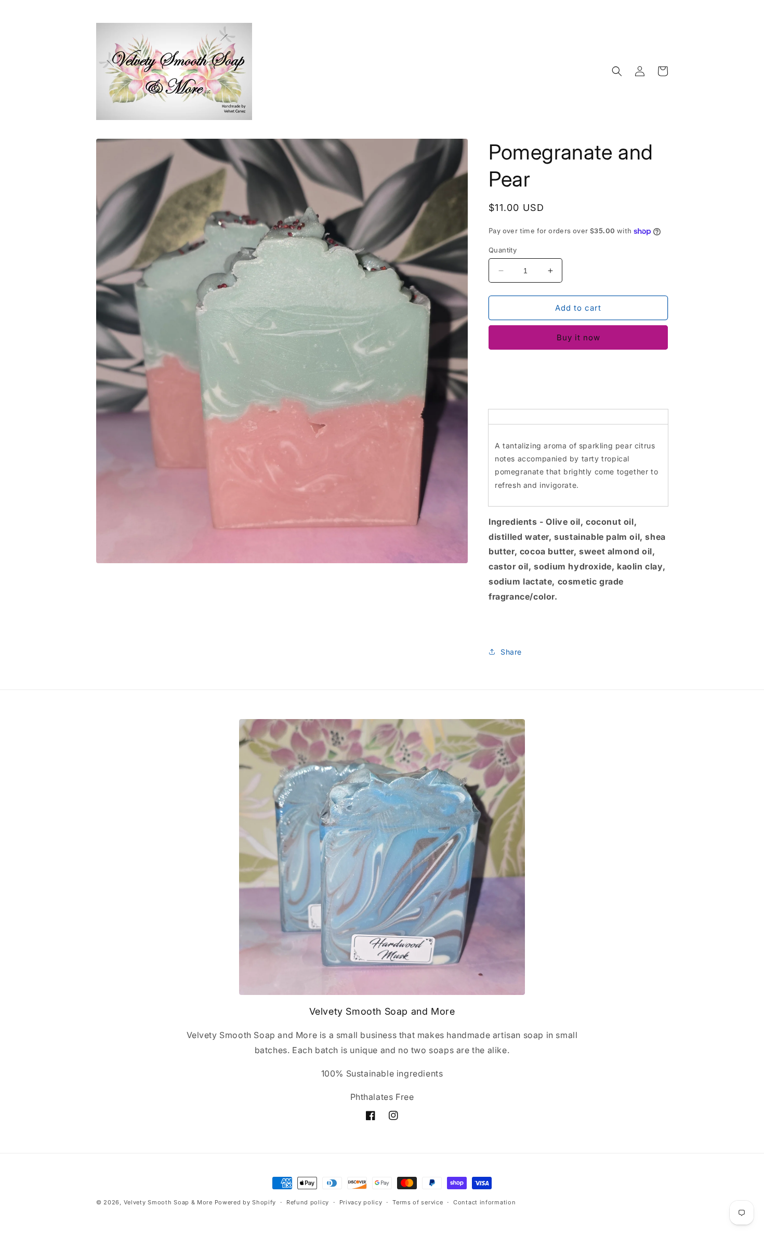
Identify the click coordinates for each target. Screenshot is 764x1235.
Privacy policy (361, 1202)
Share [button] (511, 651)
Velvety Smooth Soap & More (168, 1202)
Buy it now (578, 337)
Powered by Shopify (245, 1202)
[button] (616, 71)
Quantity (503, 250)
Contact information (484, 1202)
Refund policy (307, 1202)
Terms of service (417, 1202)
